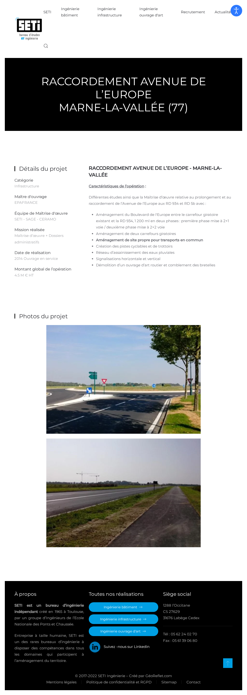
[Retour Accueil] (28, 29)
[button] (45, 46)
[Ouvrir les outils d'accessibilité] (236, 10)
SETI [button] (47, 12)
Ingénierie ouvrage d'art (151, 12)
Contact (193, 682)
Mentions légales (61, 682)
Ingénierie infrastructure (109, 12)
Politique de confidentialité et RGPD (118, 682)
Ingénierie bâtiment (70, 12)
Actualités (224, 12)
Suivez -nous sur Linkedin (125, 646)
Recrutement (193, 12)
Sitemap (169, 682)
